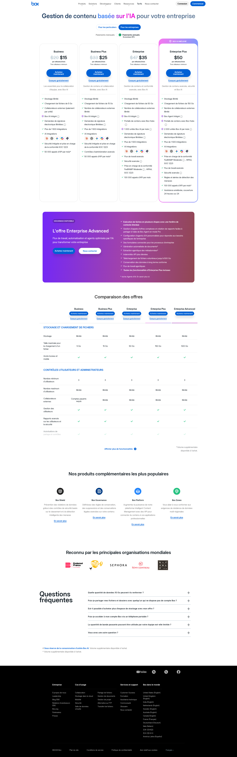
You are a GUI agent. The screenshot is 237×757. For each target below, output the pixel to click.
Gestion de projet (104, 699)
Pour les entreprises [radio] (130, 27)
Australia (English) (150, 712)
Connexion (182, 3)
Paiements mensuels (105, 35)
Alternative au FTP (105, 703)
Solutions (93, 3)
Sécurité (78, 703)
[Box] (35, 4)
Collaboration (80, 693)
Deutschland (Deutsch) (152, 723)
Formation (124, 696)
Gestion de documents (106, 696)
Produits (82, 3)
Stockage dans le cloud (84, 696)
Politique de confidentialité (122, 750)
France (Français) (149, 719)
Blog (154, 672)
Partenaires (56, 712)
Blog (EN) (55, 699)
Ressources (129, 3)
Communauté (125, 703)
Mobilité (78, 699)
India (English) (148, 702)
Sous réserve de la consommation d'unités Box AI (66, 648)
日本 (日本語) (148, 730)
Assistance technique (128, 699)
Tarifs (139, 3)
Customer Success (127, 693)
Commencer (198, 3)
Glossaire (124, 706)
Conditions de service (95, 750)
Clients (117, 3)
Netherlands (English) (151, 705)
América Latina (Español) (152, 736)
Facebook (178, 672)
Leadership (56, 696)
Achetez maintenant (59, 73)
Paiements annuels (131, 35)
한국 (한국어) (148, 733)
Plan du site (74, 750)
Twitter (166, 672)
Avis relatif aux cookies (148, 750)
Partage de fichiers (105, 693)
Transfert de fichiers (105, 706)
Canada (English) (149, 716)
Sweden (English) (150, 709)
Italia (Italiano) (148, 726)
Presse (55, 716)
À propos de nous (59, 693)
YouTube (141, 672)
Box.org (55, 709)
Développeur (105, 3)
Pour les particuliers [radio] (107, 27)
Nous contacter (152, 3)
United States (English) (151, 693)
